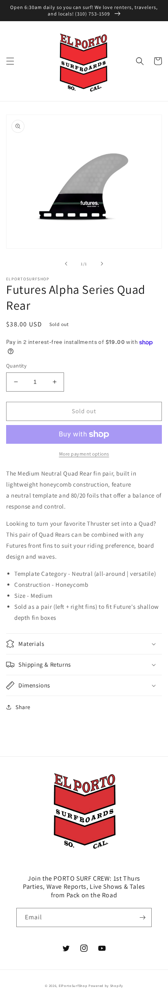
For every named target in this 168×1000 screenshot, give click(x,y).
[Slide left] (66, 264)
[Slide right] (102, 264)
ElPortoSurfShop (73, 985)
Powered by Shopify (105, 985)
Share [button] (23, 707)
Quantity (16, 365)
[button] (10, 61)
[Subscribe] (142, 917)
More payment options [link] (84, 454)
